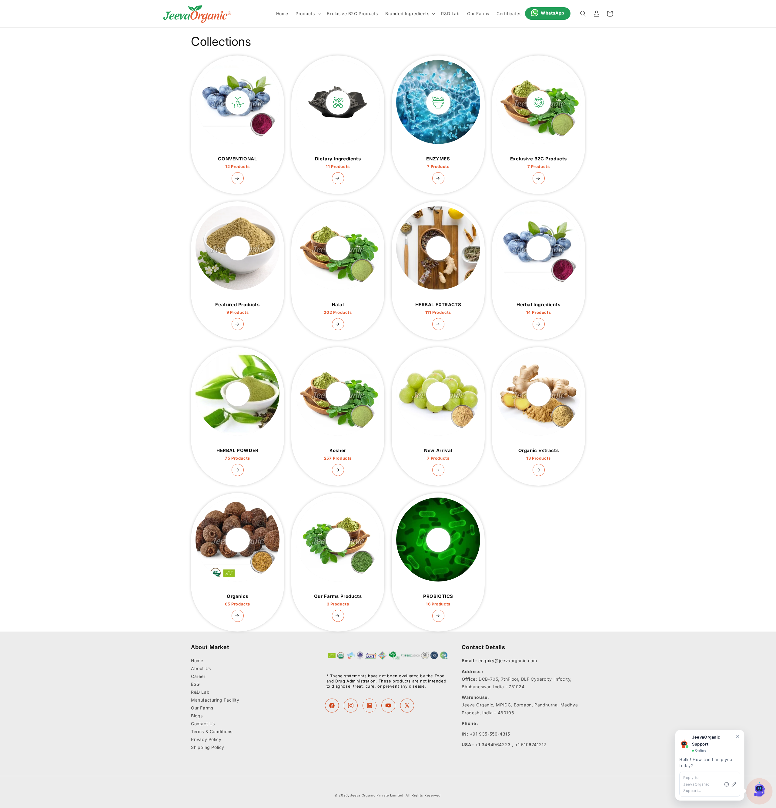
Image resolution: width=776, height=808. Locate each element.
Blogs (197, 716)
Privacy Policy (206, 739)
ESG (195, 684)
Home (197, 661)
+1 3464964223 (493, 744)
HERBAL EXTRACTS (438, 308)
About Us (201, 668)
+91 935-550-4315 (490, 733)
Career (198, 676)
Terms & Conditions (211, 731)
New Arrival (438, 454)
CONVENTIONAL (237, 162)
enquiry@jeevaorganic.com (507, 660)
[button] (307, 13)
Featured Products (237, 308)
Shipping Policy (207, 747)
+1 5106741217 (531, 744)
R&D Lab (200, 692)
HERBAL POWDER (237, 454)
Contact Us (203, 723)
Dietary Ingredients (338, 162)
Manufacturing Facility (215, 700)
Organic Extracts (538, 454)
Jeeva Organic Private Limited (376, 795)
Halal (338, 308)
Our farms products (338, 600)
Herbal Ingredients (538, 308)
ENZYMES (438, 162)
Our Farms (202, 708)
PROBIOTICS (438, 600)
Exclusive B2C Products (538, 162)
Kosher (338, 454)
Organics (237, 600)
